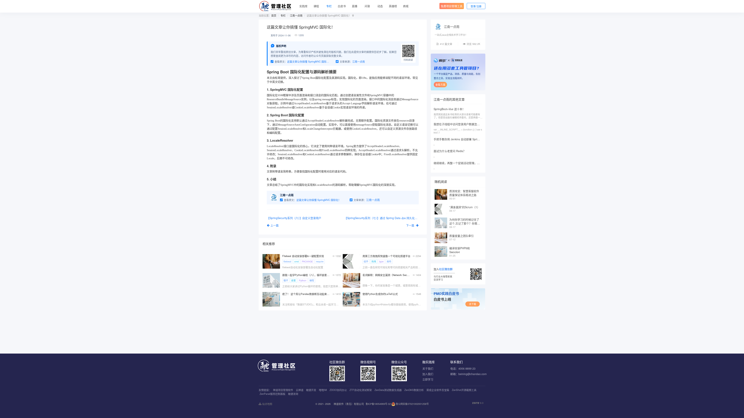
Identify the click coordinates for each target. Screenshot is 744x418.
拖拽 (373, 261)
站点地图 (266, 404)
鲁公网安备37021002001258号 (412, 403)
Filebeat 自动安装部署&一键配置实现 (303, 256)
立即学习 (427, 379)
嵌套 (293, 280)
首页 (273, 15)
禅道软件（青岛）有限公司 (349, 404)
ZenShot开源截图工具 (464, 390)
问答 (367, 6)
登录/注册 (476, 6)
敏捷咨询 (293, 394)
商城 (405, 6)
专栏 (329, 6)
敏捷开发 (311, 390)
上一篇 (274, 225)
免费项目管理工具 (451, 6)
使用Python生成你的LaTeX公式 (380, 294)
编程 (311, 280)
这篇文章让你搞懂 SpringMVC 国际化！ (308, 61)
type (381, 261)
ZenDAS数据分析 (414, 390)
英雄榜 (393, 6)
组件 (366, 261)
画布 (389, 261)
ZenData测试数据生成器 (388, 390)
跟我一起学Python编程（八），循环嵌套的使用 (306, 275)
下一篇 (410, 225)
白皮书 (342, 6)
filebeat (287, 261)
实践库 (303, 6)
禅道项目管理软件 (283, 390)
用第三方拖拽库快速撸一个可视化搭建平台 (386, 256)
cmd (296, 261)
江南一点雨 (296, 15)
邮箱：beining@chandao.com (468, 374)
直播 (354, 6)
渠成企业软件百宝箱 (437, 390)
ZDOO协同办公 (338, 390)
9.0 (477, 403)
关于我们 (427, 368)
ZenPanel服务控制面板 (272, 394)
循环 (285, 280)
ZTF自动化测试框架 (361, 390)
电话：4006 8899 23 (462, 368)
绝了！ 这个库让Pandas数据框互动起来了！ (306, 294)
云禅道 (299, 390)
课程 (316, 6)
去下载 (472, 304)
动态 (380, 6)
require (320, 261)
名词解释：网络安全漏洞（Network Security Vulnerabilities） (386, 275)
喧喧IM (323, 390)
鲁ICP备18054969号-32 (378, 403)
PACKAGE (307, 261)
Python (302, 280)
